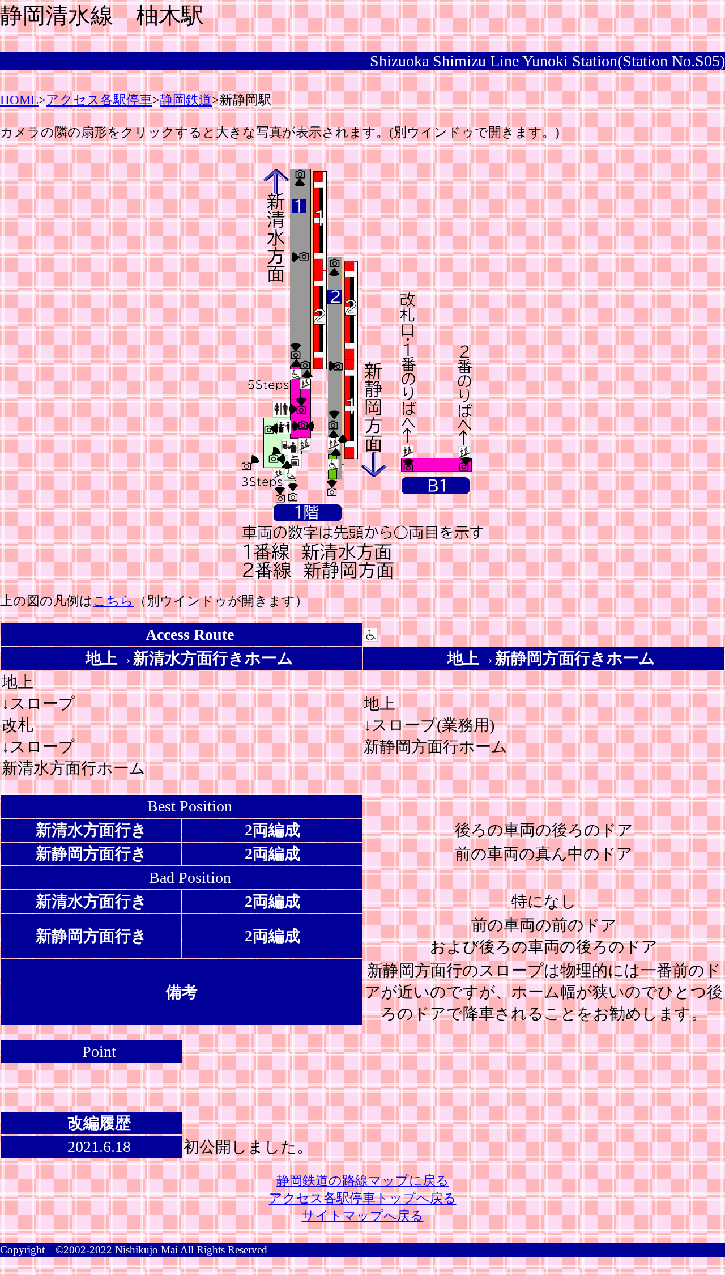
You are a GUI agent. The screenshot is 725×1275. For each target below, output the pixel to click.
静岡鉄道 (186, 100)
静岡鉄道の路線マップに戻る (362, 1181)
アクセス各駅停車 (99, 100)
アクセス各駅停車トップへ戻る (363, 1198)
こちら (113, 601)
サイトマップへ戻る (363, 1216)
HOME (19, 100)
